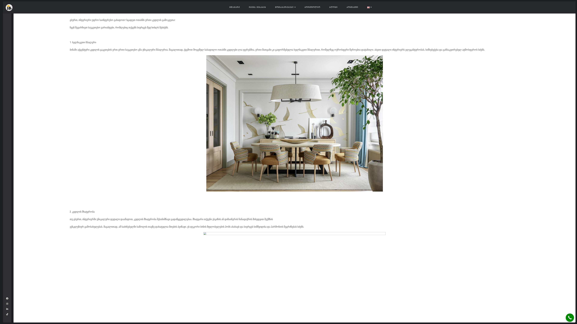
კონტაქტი (352, 7)
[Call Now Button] (570, 318)
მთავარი (234, 7)
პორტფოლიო (312, 7)
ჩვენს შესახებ (257, 7)
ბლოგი (333, 7)
